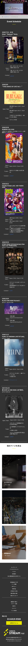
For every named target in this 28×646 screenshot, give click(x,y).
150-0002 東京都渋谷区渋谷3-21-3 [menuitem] (13, 637)
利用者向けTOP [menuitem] (14, 582)
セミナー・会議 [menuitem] (14, 603)
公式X (11, 290)
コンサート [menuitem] (14, 608)
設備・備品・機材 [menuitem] (14, 593)
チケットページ (13, 380)
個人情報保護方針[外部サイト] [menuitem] (14, 576)
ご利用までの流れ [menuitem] (14, 591)
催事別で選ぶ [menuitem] (14, 602)
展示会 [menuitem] (14, 606)
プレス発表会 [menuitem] (14, 610)
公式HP (12, 76)
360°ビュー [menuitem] (14, 586)
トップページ (6, 16)
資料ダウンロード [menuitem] (14, 595)
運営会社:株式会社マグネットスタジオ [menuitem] (13, 639)
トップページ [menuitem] (14, 567)
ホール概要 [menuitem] (14, 584)
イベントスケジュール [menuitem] (14, 569)
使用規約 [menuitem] (14, 574)
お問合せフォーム (14, 623)
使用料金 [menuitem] (14, 588)
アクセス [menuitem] (14, 571)
